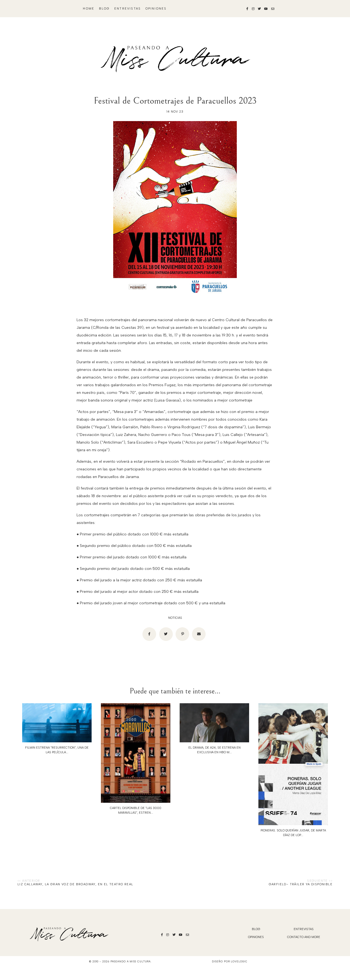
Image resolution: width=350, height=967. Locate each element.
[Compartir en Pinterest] (182, 634)
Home (88, 8)
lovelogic (239, 961)
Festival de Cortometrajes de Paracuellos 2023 (175, 100)
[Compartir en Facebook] (149, 634)
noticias (175, 618)
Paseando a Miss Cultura (130, 961)
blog (104, 8)
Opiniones (156, 8)
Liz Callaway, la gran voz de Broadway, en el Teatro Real (75, 884)
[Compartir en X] (166, 634)
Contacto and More (303, 937)
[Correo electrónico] (199, 634)
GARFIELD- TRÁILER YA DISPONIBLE (300, 884)
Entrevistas (127, 8)
